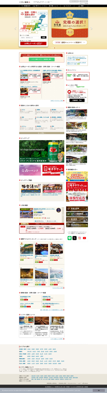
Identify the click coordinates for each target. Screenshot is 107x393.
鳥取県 (33, 361)
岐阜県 (37, 356)
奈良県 (51, 358)
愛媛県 (58, 361)
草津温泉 (34, 377)
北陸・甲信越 (36, 21)
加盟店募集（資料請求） (52, 383)
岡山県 (41, 361)
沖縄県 (59, 363)
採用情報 (86, 386)
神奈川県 (29, 351)
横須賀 (38, 379)
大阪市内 (57, 379)
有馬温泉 (41, 377)
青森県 (37, 349)
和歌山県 (38, 358)
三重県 (41, 356)
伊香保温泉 (56, 377)
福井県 (50, 353)
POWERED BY (78, 87)
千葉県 (38, 351)
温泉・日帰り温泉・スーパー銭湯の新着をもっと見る (51, 309)
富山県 (41, 353)
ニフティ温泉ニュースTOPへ (57, 338)
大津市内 (67, 379)
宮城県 (33, 349)
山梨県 (33, 353)
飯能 (49, 379)
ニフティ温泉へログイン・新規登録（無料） (42, 59)
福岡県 (28, 363)
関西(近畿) (33, 32)
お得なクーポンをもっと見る (57, 100)
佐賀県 (37, 363)
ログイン (82, 3)
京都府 (46, 358)
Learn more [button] (77, 390)
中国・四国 (27, 23)
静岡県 (28, 356)
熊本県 (45, 363)
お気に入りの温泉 (74, 1)
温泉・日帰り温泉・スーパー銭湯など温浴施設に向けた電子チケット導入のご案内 (77, 186)
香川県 (54, 361)
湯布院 (70, 377)
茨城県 (55, 351)
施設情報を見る (39, 221)
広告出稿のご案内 (77, 197)
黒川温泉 (66, 377)
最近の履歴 (83, 1)
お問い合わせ (85, 383)
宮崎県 (50, 363)
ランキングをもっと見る (58, 287)
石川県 (45, 353)
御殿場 (52, 379)
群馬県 (51, 351)
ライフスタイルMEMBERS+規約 (77, 386)
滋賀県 (42, 358)
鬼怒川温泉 (75, 377)
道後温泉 (61, 377)
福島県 (54, 349)
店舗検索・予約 (77, 100)
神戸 (70, 379)
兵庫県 (28, 358)
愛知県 (33, 356)
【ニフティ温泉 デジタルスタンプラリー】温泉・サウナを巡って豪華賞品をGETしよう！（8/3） (76, 58)
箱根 (37, 377)
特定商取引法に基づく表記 (60, 386)
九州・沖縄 (24, 30)
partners (29, 390)
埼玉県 (34, 351)
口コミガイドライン (72, 383)
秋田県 (45, 349)
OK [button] (99, 390)
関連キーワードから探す (25, 381)
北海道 (41, 13)
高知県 (62, 361)
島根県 (37, 361)
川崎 (35, 379)
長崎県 (41, 363)
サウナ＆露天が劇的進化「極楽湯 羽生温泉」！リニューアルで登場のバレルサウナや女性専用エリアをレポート (76, 118)
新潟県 (37, 353)
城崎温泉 (46, 377)
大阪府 (33, 358)
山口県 (45, 361)
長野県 (28, 353)
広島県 (28, 361)
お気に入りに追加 (52, 221)
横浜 (33, 379)
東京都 (42, 351)
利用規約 (68, 386)
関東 (43, 25)
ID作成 (86, 3)
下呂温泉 (51, 377)
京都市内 (62, 379)
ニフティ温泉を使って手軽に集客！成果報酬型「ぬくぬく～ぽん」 (77, 176)
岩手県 (41, 349)
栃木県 (46, 351)
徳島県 (50, 361)
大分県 (33, 363)
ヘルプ (79, 383)
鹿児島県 (55, 363)
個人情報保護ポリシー (49, 386)
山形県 (50, 349)
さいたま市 (45, 379)
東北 (45, 13)
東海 (40, 29)
